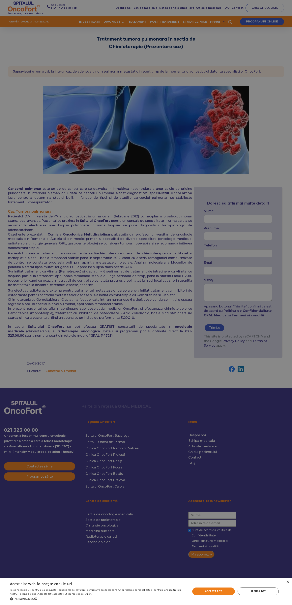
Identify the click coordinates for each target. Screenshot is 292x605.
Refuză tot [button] (258, 591)
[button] (98, 599)
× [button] (287, 582)
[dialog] (146, 591)
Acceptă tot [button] (213, 591)
